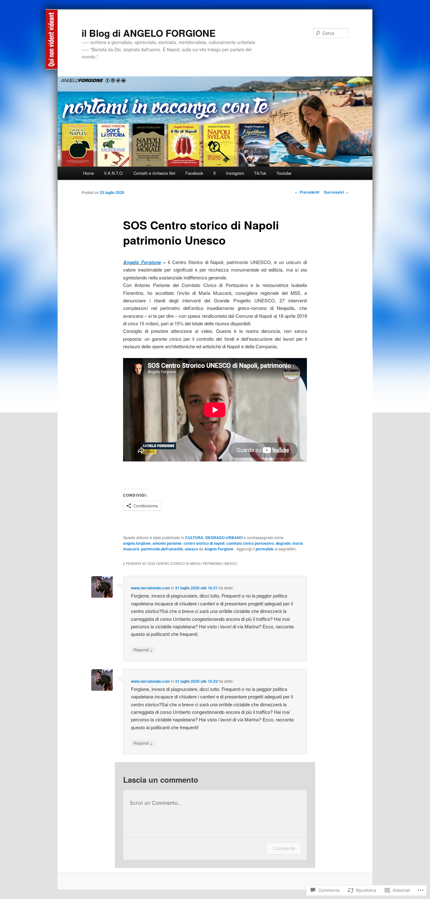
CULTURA (194, 537)
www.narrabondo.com (150, 588)
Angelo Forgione (142, 262)
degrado (283, 543)
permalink (265, 549)
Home (88, 173)
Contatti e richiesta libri (154, 173)
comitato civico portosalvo (250, 543)
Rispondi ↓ (143, 649)
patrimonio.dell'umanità (162, 549)
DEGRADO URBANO (224, 537)
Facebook (194, 173)
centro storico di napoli (204, 543)
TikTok (260, 173)
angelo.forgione (137, 543)
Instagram (235, 173)
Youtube (283, 173)
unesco (191, 549)
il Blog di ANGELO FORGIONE (149, 33)
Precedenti (307, 192)
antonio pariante (167, 543)
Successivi (336, 192)
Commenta (284, 848)
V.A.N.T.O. (114, 173)
